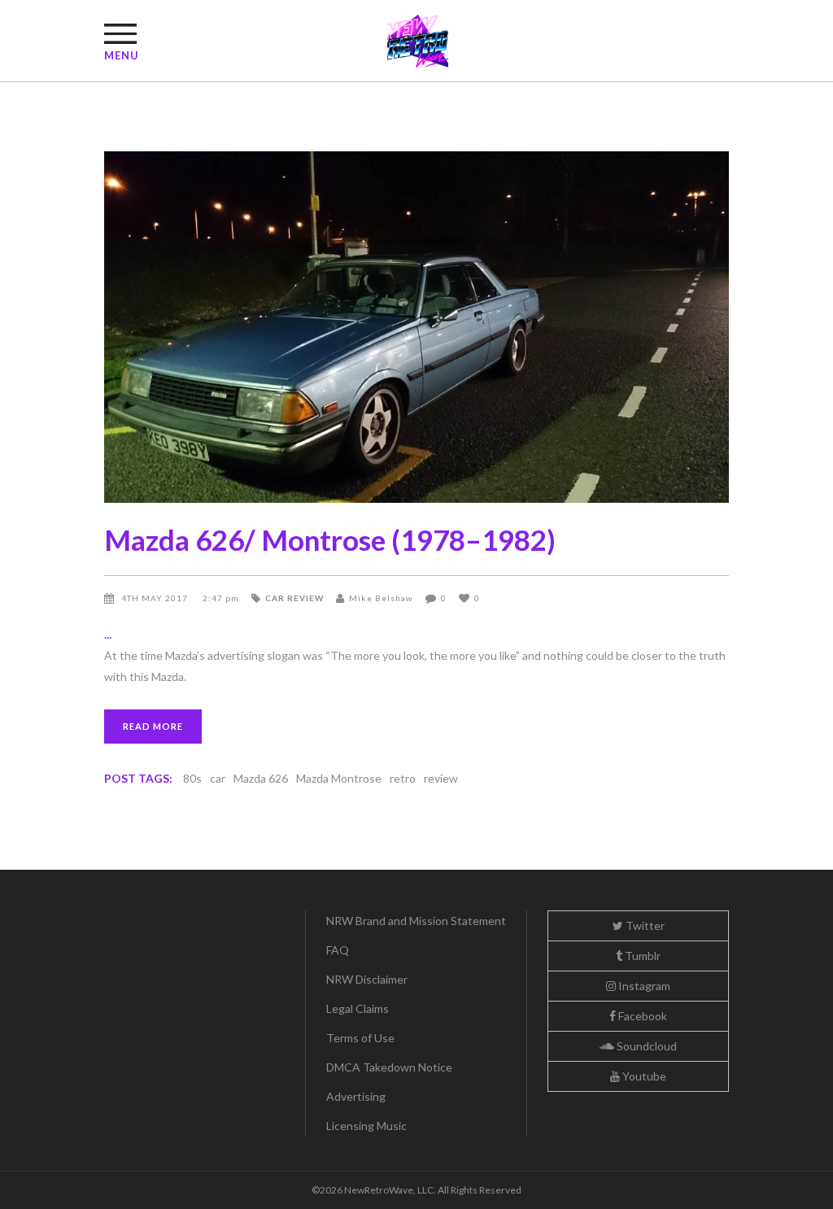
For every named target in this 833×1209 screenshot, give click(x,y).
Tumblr (641, 955)
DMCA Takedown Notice (389, 1067)
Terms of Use (360, 1038)
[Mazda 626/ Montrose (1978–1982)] (416, 327)
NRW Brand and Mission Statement (416, 920)
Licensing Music (366, 1126)
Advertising (356, 1096)
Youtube (643, 1076)
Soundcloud (645, 1046)
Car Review (294, 598)
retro (403, 778)
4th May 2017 (155, 598)
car (217, 778)
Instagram (643, 986)
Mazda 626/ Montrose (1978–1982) (330, 539)
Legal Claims (357, 1008)
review (441, 778)
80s (192, 778)
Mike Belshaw (381, 598)
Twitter (644, 925)
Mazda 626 (260, 778)
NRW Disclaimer (367, 979)
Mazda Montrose (339, 778)
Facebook (641, 1016)
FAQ (337, 950)
